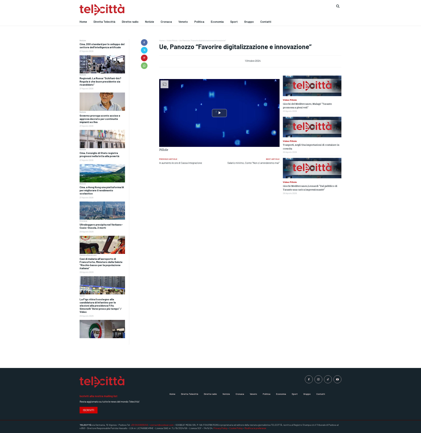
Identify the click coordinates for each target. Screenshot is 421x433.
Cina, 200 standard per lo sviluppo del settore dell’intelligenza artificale (102, 45)
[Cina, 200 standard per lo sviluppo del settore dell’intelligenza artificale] (102, 64)
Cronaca (83, 221)
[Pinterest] (144, 58)
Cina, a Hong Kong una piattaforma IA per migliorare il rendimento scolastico (102, 190)
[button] (337, 6)
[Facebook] (144, 42)
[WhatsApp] (144, 65)
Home (161, 40)
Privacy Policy (220, 428)
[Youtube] (337, 379)
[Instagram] (318, 379)
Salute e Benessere (88, 255)
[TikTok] (328, 379)
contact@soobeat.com (161, 424)
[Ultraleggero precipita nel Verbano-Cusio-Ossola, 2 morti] (102, 245)
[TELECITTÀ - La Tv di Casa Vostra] (177, 9)
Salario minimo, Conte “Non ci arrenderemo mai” (253, 162)
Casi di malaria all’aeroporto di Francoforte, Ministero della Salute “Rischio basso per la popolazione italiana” (101, 263)
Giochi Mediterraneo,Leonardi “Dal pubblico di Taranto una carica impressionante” (310, 187)
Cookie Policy (236, 428)
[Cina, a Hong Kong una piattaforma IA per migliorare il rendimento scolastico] (102, 211)
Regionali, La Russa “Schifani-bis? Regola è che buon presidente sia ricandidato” (100, 81)
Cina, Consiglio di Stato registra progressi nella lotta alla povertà (99, 154)
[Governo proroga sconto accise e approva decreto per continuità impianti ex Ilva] (102, 139)
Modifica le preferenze (255, 428)
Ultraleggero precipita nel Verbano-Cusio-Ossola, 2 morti (101, 226)
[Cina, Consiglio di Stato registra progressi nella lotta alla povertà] (102, 173)
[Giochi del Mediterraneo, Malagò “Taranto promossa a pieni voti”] (312, 86)
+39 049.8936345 (139, 424)
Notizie (83, 40)
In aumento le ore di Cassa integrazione (180, 162)
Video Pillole (172, 40)
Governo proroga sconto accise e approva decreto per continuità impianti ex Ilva (100, 118)
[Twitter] (144, 50)
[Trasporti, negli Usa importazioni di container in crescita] (312, 127)
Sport (82, 295)
